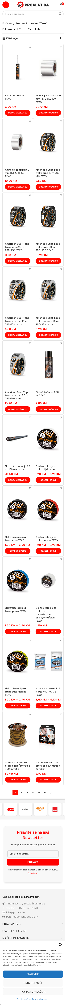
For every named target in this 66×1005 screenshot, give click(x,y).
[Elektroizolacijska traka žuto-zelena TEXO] (18, 661)
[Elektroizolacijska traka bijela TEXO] (48, 439)
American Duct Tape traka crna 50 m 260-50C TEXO (48, 247)
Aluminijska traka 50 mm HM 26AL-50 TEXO (17, 173)
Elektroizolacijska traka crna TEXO (15, 538)
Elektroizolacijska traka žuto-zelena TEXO (15, 691)
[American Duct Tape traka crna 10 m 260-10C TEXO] (48, 142)
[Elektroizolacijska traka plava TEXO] (18, 580)
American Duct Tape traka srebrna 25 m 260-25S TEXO (48, 321)
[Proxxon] (58, 809)
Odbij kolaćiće (33, 983)
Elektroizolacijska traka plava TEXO (15, 609)
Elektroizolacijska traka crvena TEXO (47, 538)
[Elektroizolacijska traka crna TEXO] (18, 510)
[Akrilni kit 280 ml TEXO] (18, 68)
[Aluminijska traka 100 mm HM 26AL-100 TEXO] (48, 68)
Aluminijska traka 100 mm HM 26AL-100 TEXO (48, 99)
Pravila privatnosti (40, 999)
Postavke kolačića (33, 991)
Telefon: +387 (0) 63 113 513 (22, 908)
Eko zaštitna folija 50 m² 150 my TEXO (17, 468)
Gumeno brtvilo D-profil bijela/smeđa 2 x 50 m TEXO (17, 766)
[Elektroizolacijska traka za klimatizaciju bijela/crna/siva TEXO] (48, 580)
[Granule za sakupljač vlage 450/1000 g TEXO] (48, 661)
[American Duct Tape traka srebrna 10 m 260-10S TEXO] (18, 290)
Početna (7, 23)
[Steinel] (13, 809)
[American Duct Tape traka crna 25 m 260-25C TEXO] (18, 216)
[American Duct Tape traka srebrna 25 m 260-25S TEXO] (48, 290)
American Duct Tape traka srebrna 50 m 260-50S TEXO (17, 395)
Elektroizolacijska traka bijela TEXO (46, 468)
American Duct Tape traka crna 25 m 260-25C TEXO (17, 247)
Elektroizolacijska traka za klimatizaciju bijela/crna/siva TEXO (46, 614)
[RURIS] (28, 809)
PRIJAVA (32, 862)
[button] (61, 944)
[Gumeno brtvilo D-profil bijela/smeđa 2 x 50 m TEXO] (18, 735)
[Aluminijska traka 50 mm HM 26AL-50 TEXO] (18, 142)
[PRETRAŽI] (60, 14)
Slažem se (33, 974)
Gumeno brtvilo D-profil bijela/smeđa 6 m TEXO (48, 766)
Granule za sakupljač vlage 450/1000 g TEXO (48, 691)
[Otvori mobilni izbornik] (6, 5)
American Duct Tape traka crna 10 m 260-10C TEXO (48, 173)
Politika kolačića (24, 999)
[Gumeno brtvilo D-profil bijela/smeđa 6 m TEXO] (48, 735)
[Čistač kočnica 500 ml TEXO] (48, 364)
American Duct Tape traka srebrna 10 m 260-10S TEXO (17, 321)
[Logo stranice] (33, 4)
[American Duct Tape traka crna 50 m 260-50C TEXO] (48, 216)
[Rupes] (43, 809)
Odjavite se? (33, 873)
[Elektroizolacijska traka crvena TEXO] (48, 510)
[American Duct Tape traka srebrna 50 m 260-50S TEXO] (18, 364)
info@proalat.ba (15, 912)
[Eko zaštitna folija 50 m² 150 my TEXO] (18, 439)
